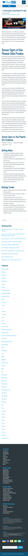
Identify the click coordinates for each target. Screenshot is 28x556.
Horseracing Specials (7, 329)
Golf (3, 317)
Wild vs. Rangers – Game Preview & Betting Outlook (14, 238)
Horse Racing (5, 326)
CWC (3, 299)
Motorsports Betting (7, 480)
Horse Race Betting (7, 481)
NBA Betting (6, 471)
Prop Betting (6, 483)
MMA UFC (4, 359)
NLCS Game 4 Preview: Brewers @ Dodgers (12, 241)
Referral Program (7, 498)
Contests (5, 461)
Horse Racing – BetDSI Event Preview (10, 247)
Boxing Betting (6, 477)
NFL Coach (4, 381)
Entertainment (6, 459)
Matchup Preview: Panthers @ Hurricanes (11, 259)
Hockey (3, 323)
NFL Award (4, 374)
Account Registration (8, 488)
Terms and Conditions (8, 511)
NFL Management (6, 390)
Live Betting (6, 454)
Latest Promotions (7, 497)
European (4, 302)
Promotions (6, 462)
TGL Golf (4, 435)
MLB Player (4, 350)
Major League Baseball (7, 341)
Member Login (6, 490)
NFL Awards (4, 378)
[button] (24, 2)
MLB (3, 347)
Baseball (4, 275)
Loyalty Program (7, 495)
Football (3, 311)
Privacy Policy (6, 513)
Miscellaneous (5, 344)
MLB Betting (6, 472)
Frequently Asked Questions (9, 493)
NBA (3, 368)
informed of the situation (13, 534)
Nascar (3, 365)
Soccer (3, 414)
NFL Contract (5, 384)
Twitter (4, 508)
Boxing (3, 284)
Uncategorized (5, 438)
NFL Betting (5, 469)
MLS (3, 353)
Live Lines (4, 338)
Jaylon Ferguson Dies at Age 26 (9, 335)
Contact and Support (8, 507)
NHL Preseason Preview (7, 256)
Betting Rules (6, 494)
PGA (3, 408)
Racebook (5, 456)
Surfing (3, 426)
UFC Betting (6, 475)
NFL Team (4, 402)
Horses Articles (5, 332)
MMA (3, 356)
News (4, 464)
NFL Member (5, 396)
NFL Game (4, 387)
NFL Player (4, 399)
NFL (2, 371)
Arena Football (5, 269)
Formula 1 (4, 314)
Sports (3, 423)
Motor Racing (5, 362)
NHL (3, 405)
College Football (5, 296)
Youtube (5, 510)
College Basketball (15, 14)
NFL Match (4, 393)
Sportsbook (5, 452)
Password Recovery (7, 491)
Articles (3, 14)
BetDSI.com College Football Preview (10, 244)
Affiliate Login (6, 500)
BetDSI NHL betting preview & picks (10, 253)
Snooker (4, 411)
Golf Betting (6, 478)
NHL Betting (6, 474)
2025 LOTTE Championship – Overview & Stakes (13, 250)
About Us (5, 505)
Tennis (3, 429)
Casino (4, 455)
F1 (2, 308)
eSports (5, 458)
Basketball (8, 14)
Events (3, 305)
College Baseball (5, 290)
